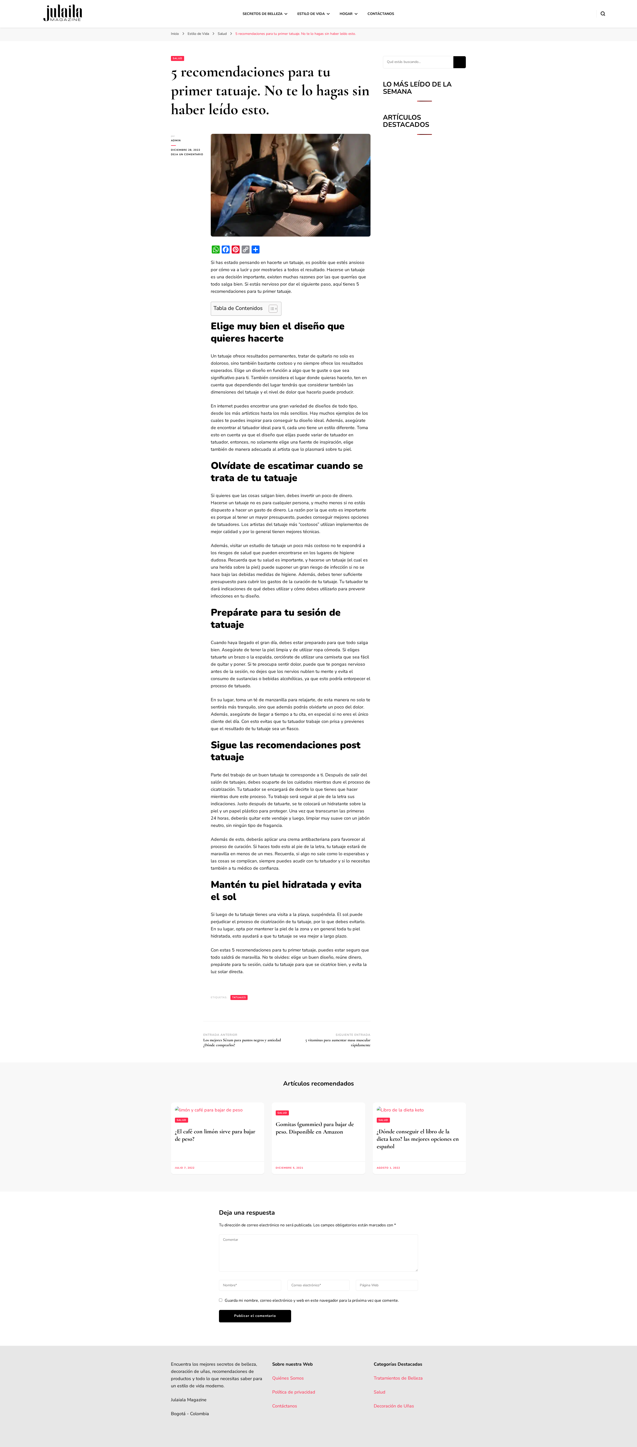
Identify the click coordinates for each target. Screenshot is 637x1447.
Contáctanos (381, 13)
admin (176, 140)
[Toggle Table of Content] (270, 308)
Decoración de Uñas (394, 1406)
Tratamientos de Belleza (398, 1378)
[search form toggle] (603, 13)
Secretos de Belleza (262, 13)
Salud (177, 58)
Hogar (346, 13)
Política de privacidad (293, 1392)
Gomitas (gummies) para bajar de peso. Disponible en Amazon (315, 1128)
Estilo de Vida (311, 13)
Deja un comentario (187, 154)
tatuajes (239, 997)
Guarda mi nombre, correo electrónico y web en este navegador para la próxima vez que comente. (312, 1300)
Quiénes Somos (288, 1378)
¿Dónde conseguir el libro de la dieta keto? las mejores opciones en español (418, 1139)
